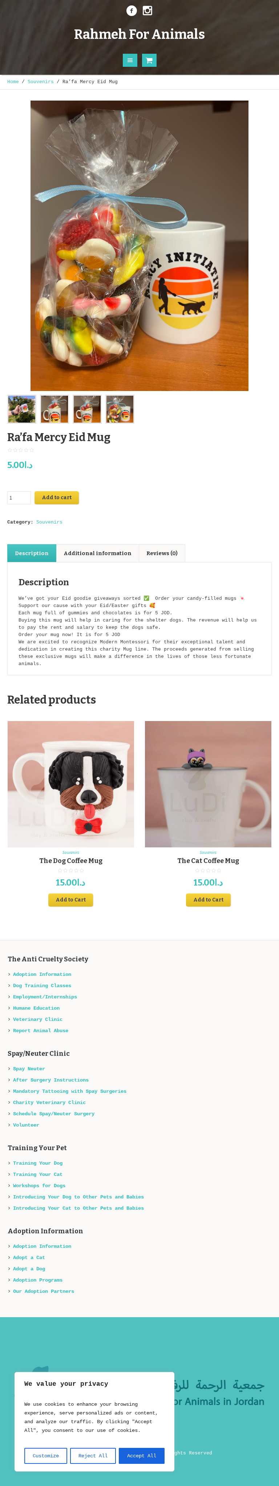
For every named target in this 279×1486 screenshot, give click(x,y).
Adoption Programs (37, 1280)
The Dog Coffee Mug (70, 861)
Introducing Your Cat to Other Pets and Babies (78, 1208)
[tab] (31, 553)
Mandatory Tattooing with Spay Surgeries (69, 1091)
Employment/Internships (45, 997)
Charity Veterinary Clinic (49, 1103)
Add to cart (57, 497)
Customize (46, 1456)
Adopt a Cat (29, 1258)
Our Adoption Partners (43, 1291)
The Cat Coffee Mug (208, 861)
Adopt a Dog (29, 1269)
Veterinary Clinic (37, 1019)
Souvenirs (41, 82)
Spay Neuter (29, 1069)
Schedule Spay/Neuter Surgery (53, 1114)
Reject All (93, 1456)
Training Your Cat (37, 1174)
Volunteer (26, 1125)
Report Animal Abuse (40, 1031)
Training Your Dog (37, 1163)
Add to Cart (71, 900)
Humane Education (36, 1008)
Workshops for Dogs (39, 1186)
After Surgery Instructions (51, 1080)
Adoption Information (42, 974)
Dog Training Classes (42, 986)
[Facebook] (131, 10)
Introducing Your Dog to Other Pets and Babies (78, 1197)
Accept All (141, 1456)
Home (13, 82)
